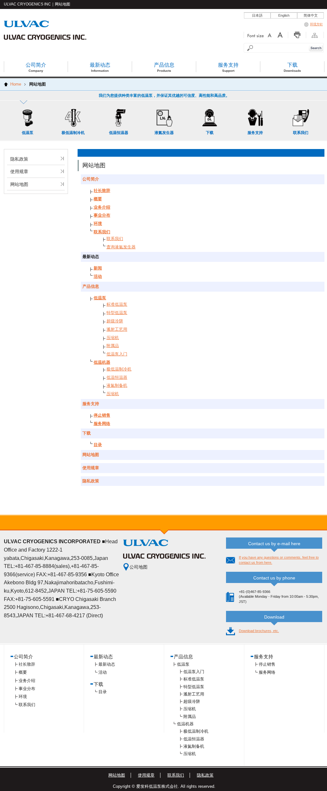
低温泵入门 (116, 354)
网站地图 (19, 184)
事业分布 (102, 215)
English (283, 15)
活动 (98, 276)
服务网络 (102, 423)
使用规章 (19, 171)
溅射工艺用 (116, 329)
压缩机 (112, 337)
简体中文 (311, 15)
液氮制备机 (116, 385)
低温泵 (100, 298)
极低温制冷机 (118, 369)
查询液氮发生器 (121, 247)
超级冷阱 (114, 321)
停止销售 (102, 415)
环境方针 (316, 24)
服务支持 (90, 403)
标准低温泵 (116, 304)
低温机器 (102, 362)
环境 (98, 223)
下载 (86, 433)
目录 (98, 444)
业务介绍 (102, 207)
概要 (98, 198)
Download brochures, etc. (259, 631)
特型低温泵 (116, 312)
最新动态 (106, 664)
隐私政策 (19, 159)
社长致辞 (102, 190)
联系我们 (102, 231)
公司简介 (90, 179)
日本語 (257, 15)
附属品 (112, 345)
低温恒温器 (116, 377)
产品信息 (90, 286)
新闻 (98, 268)
